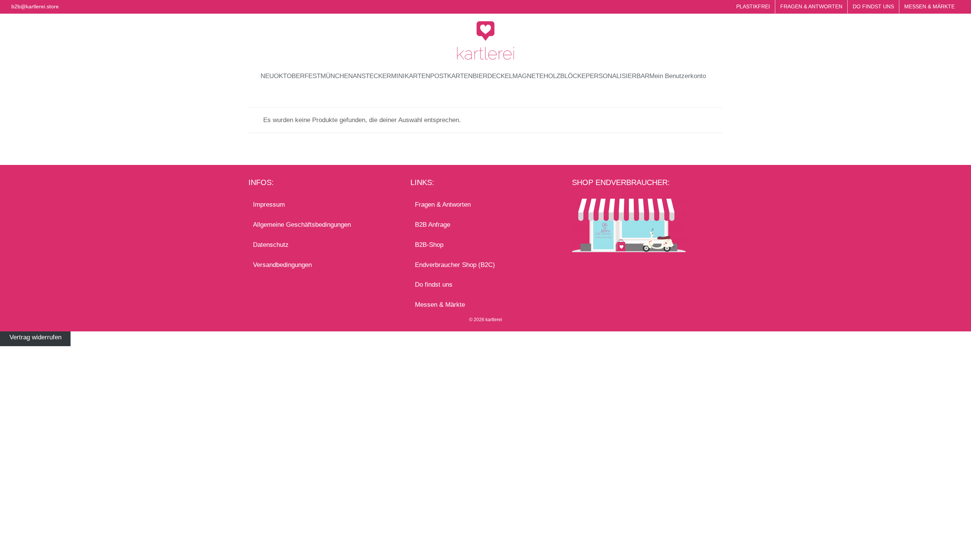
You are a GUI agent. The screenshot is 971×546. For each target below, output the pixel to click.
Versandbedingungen (282, 264)
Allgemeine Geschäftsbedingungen (302, 224)
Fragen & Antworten (443, 204)
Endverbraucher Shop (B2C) (455, 264)
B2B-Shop (429, 244)
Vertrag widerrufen (35, 337)
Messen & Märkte (440, 304)
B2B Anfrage (432, 224)
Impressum (269, 204)
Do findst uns (434, 284)
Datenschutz (271, 244)
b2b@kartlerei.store (35, 6)
